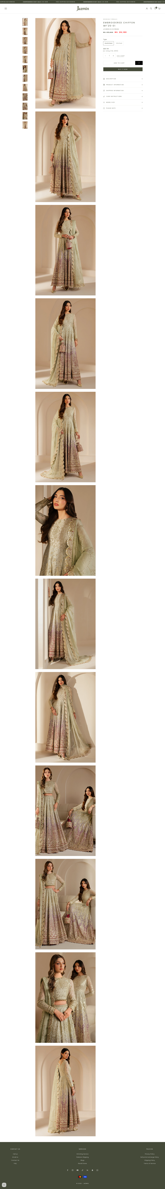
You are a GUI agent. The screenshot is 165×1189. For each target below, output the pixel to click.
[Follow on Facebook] (68, 1170)
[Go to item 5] (25, 59)
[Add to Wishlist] (139, 63)
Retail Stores (82, 1163)
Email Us (15, 1157)
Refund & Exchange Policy (150, 1157)
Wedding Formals (110, 19)
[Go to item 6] (25, 69)
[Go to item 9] (25, 97)
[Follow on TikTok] (82, 1170)
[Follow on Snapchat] (92, 1170)
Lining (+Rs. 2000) (112, 51)
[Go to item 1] (25, 22)
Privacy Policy (149, 1154)
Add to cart (119, 63)
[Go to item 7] (25, 78)
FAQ (15, 1163)
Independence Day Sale (29, 2)
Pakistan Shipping (82, 1157)
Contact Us (15, 1160)
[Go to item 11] (25, 116)
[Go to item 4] (25, 50)
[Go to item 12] (25, 125)
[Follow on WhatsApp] (97, 1170)
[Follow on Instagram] (73, 1170)
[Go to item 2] (25, 31)
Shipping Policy (149, 1160)
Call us (15, 1154)
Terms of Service (150, 1163)
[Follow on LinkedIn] (87, 1170)
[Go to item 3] (25, 41)
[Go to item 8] (25, 88)
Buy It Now (123, 69)
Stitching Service (82, 1154)
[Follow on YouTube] (77, 1170)
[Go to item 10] (25, 106)
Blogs (82, 1160)
